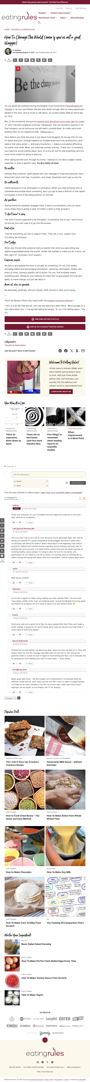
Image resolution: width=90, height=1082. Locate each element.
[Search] (39, 22)
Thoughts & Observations (23, 29)
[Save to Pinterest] (15, 60)
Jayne (15, 569)
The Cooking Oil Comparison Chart (65, 923)
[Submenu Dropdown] (46, 13)
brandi (15, 615)
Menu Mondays (77, 18)
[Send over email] (50, 60)
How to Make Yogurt (32, 995)
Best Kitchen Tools (47, 18)
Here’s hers (46, 132)
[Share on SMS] (2, 556)
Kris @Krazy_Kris (20, 670)
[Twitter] (47, 1062)
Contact (66, 1079)
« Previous (8, 698)
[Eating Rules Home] (19, 16)
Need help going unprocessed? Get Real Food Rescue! (45, 2)
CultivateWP (82, 1079)
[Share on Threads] (38, 60)
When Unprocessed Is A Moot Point (76, 435)
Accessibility (59, 1079)
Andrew (18, 50)
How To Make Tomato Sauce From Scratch (44, 978)
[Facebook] (42, 1062)
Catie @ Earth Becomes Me (23, 529)
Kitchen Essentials (55, 1067)
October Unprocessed (60, 13)
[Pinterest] (52, 1062)
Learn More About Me (61, 391)
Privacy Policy (49, 1079)
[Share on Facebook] (21, 60)
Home (7, 29)
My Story (69, 8)
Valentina (16, 589)
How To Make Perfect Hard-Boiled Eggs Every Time (49, 961)
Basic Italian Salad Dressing (36, 944)
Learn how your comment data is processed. (61, 492)
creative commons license (59, 300)
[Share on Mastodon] (44, 60)
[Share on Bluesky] (32, 60)
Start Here (60, 8)
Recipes (42, 13)
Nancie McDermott (20, 641)
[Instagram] (37, 1062)
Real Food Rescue (80, 8)
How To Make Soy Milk (59, 872)
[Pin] (18, 69)
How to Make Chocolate (19, 872)
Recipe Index (15, 1067)
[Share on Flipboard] (26, 60)
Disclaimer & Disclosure (36, 1079)
